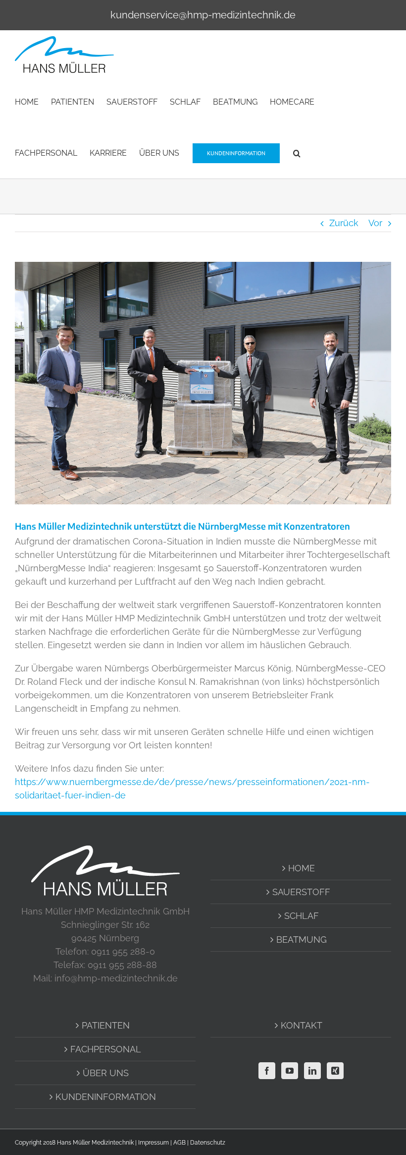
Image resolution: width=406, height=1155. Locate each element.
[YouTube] (289, 1070)
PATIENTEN (106, 1025)
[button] (297, 152)
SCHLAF (301, 916)
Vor (375, 223)
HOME (301, 868)
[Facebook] (266, 1070)
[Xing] (335, 1070)
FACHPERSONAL (105, 1049)
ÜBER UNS (106, 1073)
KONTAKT (301, 1025)
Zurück (343, 223)
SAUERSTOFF (301, 892)
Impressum (153, 1142)
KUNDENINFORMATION (105, 1097)
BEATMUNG (301, 939)
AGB (179, 1142)
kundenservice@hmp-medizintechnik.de (203, 15)
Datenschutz (207, 1142)
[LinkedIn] (312, 1070)
